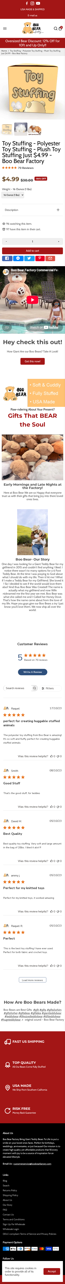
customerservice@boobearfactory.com (32, 1163)
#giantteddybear (51, 1013)
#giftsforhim (54, 1009)
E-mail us (32, 15)
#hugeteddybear (11, 1019)
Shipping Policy (10, 1195)
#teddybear (12, 1016)
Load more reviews (32, 980)
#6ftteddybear (51, 1016)
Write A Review (32, 672)
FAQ (5, 1209)
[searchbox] (17, 688)
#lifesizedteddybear (31, 1016)
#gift (36, 1009)
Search (6, 1185)
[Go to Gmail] (50, 258)
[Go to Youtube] (38, 3)
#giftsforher (11, 1013)
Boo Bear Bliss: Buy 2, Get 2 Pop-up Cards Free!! (32, 43)
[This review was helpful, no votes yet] (51, 756)
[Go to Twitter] (29, 258)
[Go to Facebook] (27, 3)
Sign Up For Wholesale (14, 1224)
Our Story (7, 1204)
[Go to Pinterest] (40, 258)
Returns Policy (10, 1190)
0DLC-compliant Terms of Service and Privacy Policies (29, 1233)
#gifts (43, 1009)
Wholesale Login (11, 1229)
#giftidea (36, 1013)
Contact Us (8, 1214)
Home (4, 50)
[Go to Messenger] (18, 258)
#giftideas (24, 1013)
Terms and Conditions (14, 1219)
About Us (7, 1200)
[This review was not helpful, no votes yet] (58, 756)
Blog (5, 1180)
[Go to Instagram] (32, 3)
